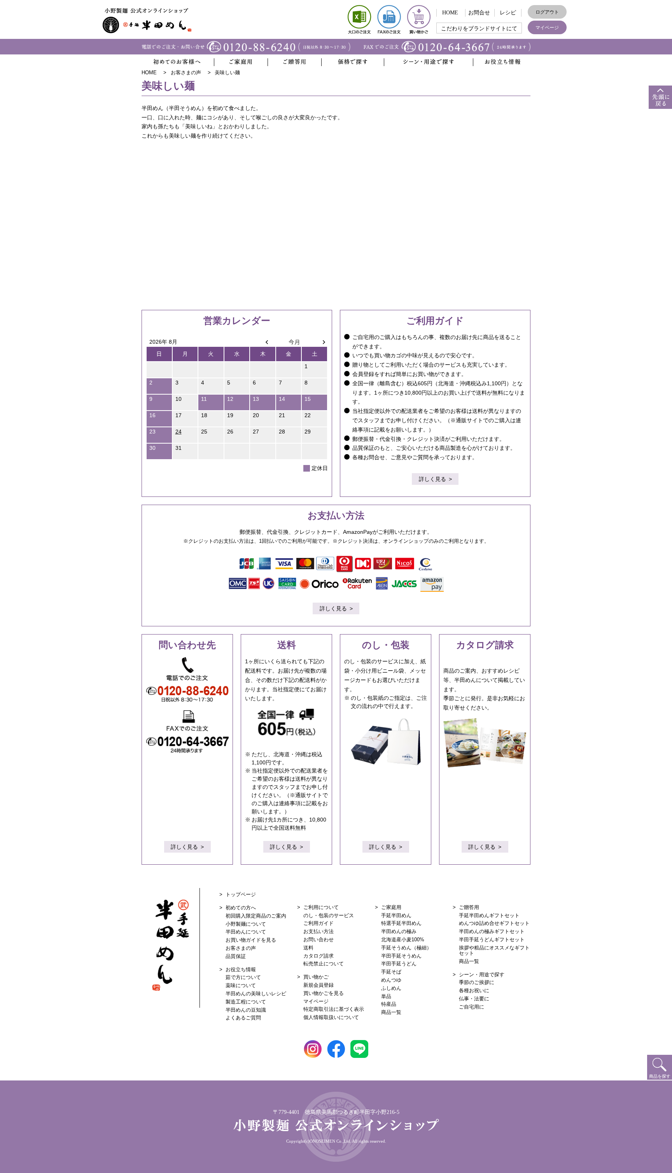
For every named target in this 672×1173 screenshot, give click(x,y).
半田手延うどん (398, 964)
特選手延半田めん (401, 923)
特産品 (388, 1004)
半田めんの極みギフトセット (492, 931)
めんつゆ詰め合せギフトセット (494, 923)
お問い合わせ (318, 939)
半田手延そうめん (401, 956)
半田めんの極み (398, 931)
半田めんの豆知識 (246, 1010)
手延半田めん (396, 915)
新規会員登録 (318, 985)
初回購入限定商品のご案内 (256, 916)
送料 (308, 948)
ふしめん (391, 988)
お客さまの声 (241, 948)
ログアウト (547, 12)
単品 (386, 996)
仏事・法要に (474, 999)
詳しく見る (432, 479)
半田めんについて (246, 932)
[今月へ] (289, 341)
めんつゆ (391, 980)
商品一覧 (391, 1012)
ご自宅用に (471, 1007)
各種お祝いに (474, 990)
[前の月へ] (263, 341)
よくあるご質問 (243, 1018)
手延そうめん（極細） (406, 948)
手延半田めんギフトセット (489, 915)
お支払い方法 (318, 931)
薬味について (241, 985)
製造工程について (246, 1002)
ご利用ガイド (318, 923)
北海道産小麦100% (402, 939)
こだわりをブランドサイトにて (479, 28)
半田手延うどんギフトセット (492, 939)
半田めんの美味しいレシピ (256, 993)
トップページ (241, 894)
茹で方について (243, 977)
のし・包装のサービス (328, 915)
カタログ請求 (318, 956)
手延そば (391, 972)
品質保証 (236, 956)
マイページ (547, 27)
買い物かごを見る (323, 993)
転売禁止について (323, 964)
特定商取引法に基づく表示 (333, 1009)
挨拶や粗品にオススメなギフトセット (494, 950)
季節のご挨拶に (476, 982)
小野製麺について (246, 924)
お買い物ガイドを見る (251, 940)
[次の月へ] (314, 341)
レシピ (508, 13)
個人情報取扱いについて (331, 1017)
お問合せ (479, 13)
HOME (450, 13)
